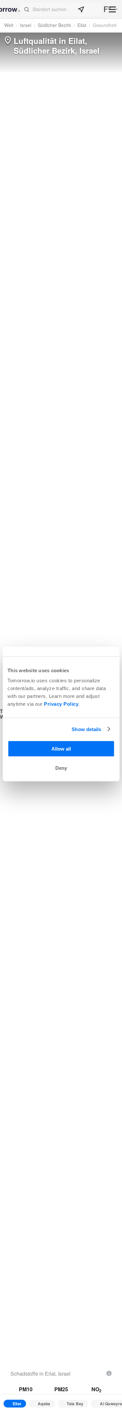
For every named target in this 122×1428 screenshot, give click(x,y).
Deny (61, 768)
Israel (25, 25)
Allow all (61, 749)
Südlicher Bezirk (54, 25)
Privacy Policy (61, 704)
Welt (8, 25)
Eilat (81, 25)
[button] (61, 9)
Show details (86, 729)
